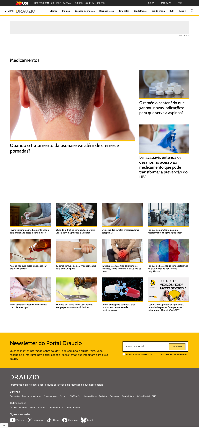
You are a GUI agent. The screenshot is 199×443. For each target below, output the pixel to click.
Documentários (56, 407)
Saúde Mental (140, 11)
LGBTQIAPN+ (75, 396)
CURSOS (79, 3)
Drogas (63, 396)
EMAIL (181, 3)
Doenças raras (106, 11)
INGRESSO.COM (41, 3)
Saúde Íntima (158, 11)
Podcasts (42, 407)
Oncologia (114, 396)
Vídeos (32, 407)
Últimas (53, 11)
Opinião (66, 11)
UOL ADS (100, 3)
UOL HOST (56, 3)
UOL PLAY (89, 3)
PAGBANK (67, 3)
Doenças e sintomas (85, 11)
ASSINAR (177, 346)
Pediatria (103, 396)
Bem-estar (123, 11)
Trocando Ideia (72, 407)
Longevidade (90, 396)
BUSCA (151, 3)
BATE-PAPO (166, 3)
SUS (171, 11)
